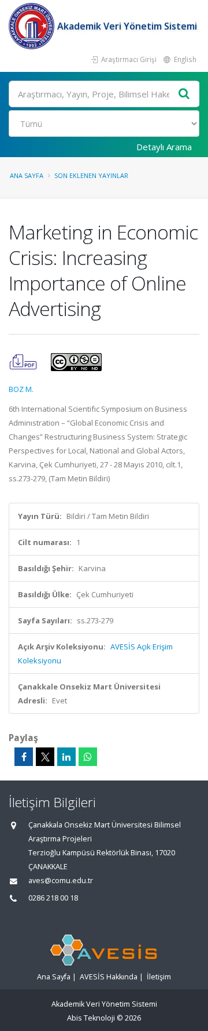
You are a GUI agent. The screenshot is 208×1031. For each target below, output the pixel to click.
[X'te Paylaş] (45, 756)
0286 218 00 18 (53, 898)
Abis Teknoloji (91, 1018)
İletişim (159, 977)
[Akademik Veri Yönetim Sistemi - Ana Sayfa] (33, 26)
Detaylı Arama (164, 147)
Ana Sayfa (26, 175)
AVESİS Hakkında (109, 977)
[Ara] (184, 94)
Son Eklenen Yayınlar (91, 175)
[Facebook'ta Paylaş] (23, 756)
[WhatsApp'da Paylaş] (88, 756)
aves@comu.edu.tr (60, 880)
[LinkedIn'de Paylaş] (66, 756)
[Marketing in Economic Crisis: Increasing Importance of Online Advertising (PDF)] (24, 361)
